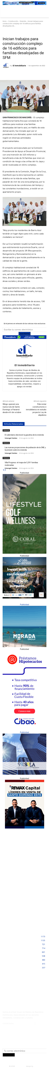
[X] (19, 73)
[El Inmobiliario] (6, 65)
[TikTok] (27, 993)
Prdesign (37, 1066)
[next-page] (5, 470)
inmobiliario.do (20, 1066)
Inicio (5, 21)
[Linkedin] (31, 73)
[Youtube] (39, 993)
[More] (43, 73)
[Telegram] (25, 73)
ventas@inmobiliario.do (24, 1023)
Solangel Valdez (11, 438)
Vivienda (23, 21)
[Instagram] (16, 993)
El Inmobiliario (19, 65)
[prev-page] (3, 470)
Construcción (13, 21)
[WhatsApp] (37, 73)
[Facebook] (13, 73)
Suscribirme (24, 333)
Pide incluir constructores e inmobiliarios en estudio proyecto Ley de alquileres (36, 409)
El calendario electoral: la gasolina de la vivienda (24, 435)
